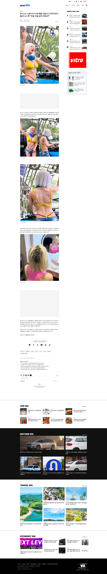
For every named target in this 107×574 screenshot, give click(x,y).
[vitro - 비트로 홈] (77, 60)
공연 (41, 351)
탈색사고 (49, 351)
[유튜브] (69, 1)
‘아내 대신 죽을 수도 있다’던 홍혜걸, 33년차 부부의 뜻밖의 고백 (32, 363)
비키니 (37, 351)
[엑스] (74, 1)
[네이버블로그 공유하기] (41, 345)
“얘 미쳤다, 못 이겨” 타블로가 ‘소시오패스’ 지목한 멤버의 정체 (32, 364)
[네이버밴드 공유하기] (45, 345)
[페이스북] (72, 1)
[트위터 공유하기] (37, 345)
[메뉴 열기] (86, 5)
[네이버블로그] (78, 1)
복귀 (32, 351)
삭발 (45, 351)
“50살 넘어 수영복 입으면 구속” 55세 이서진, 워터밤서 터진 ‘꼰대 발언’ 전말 (35, 366)
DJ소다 (22, 351)
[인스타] (76, 1)
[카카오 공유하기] (29, 345)
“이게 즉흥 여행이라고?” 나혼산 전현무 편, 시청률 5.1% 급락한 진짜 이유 (34, 369)
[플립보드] (81, 1)
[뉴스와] (82, 565)
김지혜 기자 (57, 21)
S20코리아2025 (24, 353)
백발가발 (27, 351)
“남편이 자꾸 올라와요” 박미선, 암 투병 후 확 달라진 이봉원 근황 (32, 367)
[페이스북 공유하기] (33, 345)
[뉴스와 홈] (25, 5)
